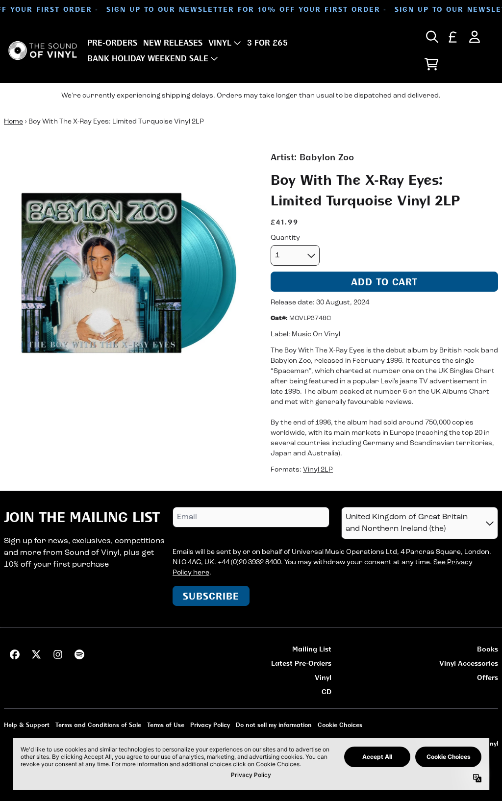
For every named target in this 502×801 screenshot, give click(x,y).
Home (13, 121)
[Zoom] (127, 274)
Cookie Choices (340, 724)
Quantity (285, 238)
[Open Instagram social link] (58, 654)
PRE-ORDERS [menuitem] (112, 43)
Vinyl (323, 677)
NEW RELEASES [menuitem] (172, 43)
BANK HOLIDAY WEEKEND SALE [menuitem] (147, 58)
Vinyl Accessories (468, 663)
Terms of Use (165, 724)
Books (487, 649)
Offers (487, 677)
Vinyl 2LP (318, 470)
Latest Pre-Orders (301, 663)
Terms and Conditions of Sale (98, 724)
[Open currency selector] (453, 37)
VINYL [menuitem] (219, 43)
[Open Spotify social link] (79, 654)
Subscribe (211, 595)
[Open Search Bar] (431, 37)
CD (326, 691)
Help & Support (27, 724)
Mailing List (311, 649)
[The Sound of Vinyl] (42, 50)
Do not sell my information (274, 724)
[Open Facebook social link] (14, 654)
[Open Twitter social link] (36, 654)
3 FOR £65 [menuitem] (267, 43)
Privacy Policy (210, 724)
